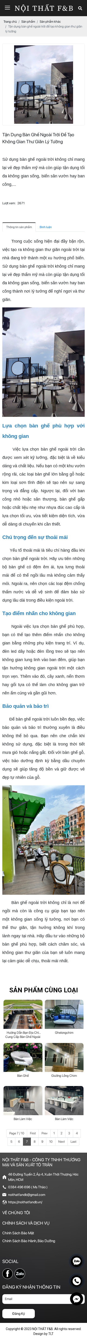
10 (50, 1141)
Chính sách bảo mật (18, 1233)
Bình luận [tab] (46, 227)
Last (73, 1141)
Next (61, 1141)
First (33, 1133)
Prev (45, 1133)
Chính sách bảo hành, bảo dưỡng (28, 1241)
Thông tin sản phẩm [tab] (19, 227)
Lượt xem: (9, 203)
